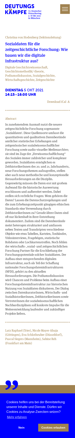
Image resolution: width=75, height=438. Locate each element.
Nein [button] (21, 427)
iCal (57, 102)
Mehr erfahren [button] (17, 417)
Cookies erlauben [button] (53, 427)
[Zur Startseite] (23, 11)
